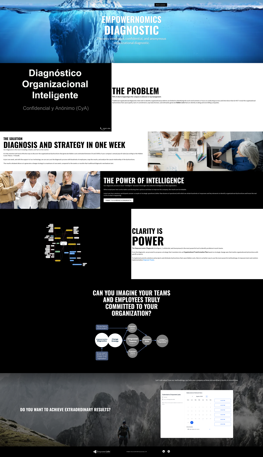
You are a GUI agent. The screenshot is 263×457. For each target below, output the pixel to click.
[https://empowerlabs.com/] (100, 4)
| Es (169, 5)
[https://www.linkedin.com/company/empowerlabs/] (163, 451)
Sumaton (150, 5)
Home (117, 5)
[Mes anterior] (192, 396)
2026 (201, 396)
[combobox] (198, 429)
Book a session (160, 5)
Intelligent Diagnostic (139, 5)
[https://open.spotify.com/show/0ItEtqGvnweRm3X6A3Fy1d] (169, 451)
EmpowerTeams (125, 5)
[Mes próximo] (206, 396)
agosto (198, 396)
